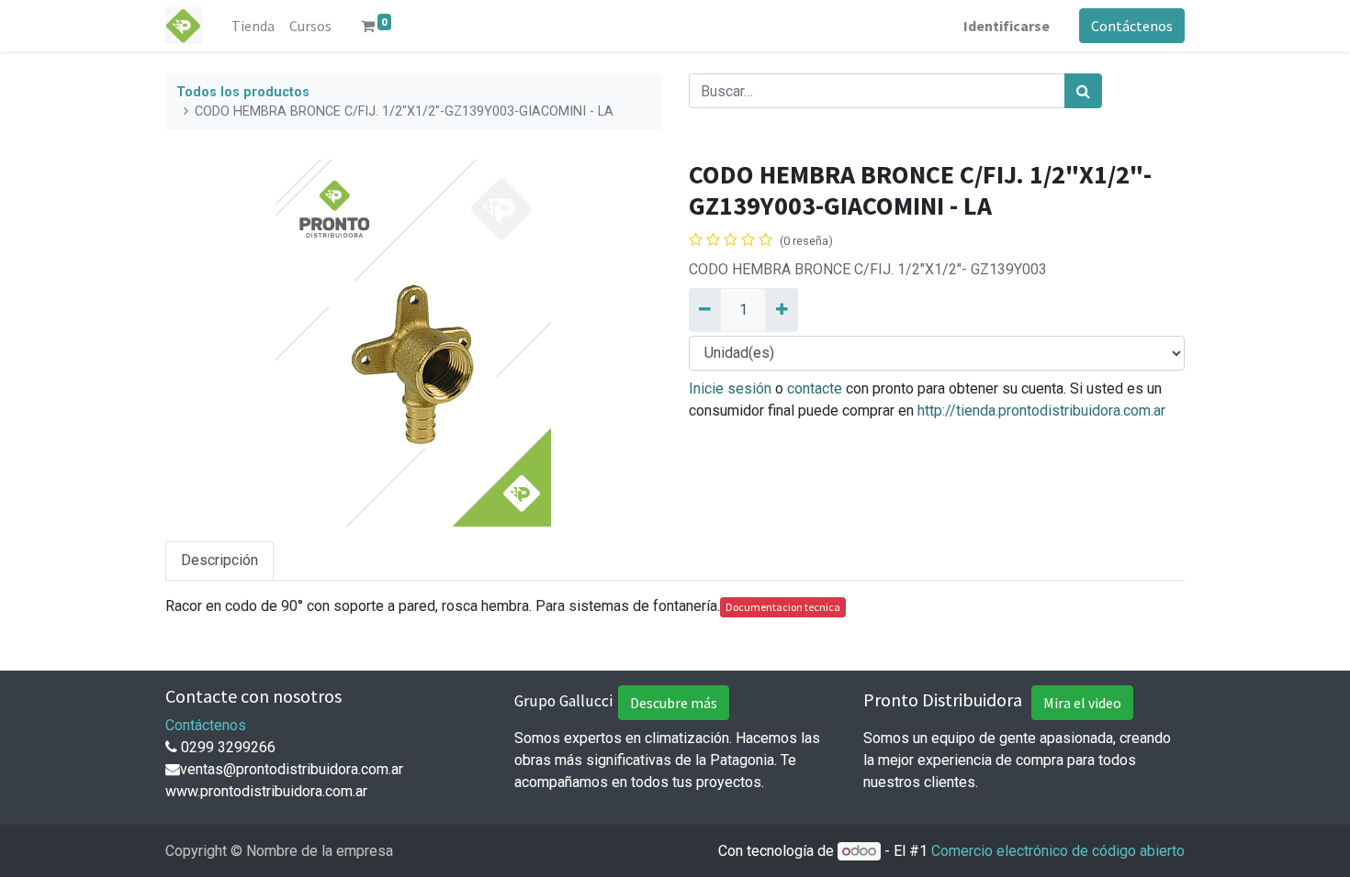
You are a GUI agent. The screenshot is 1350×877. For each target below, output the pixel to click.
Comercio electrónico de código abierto (1058, 851)
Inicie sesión (730, 388)
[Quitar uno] (705, 310)
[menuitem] (253, 25)
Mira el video (1082, 703)
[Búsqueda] (1083, 90)
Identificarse (1006, 26)
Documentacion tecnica (783, 607)
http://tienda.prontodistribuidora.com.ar (1041, 410)
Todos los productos (242, 92)
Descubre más (673, 703)
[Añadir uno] (781, 310)
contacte (814, 388)
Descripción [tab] (219, 560)
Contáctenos (1132, 26)
